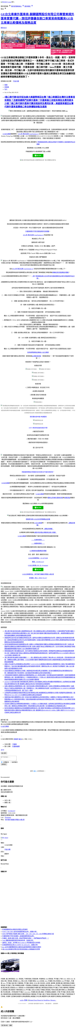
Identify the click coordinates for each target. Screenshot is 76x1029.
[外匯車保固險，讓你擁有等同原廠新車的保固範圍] (38, 40)
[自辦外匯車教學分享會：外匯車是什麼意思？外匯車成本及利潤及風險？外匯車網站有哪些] (13, 40)
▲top (2, 749)
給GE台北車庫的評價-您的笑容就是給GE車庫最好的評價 (21, 949)
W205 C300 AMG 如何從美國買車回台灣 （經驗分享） (20, 931)
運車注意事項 (52, 497)
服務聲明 (55, 1003)
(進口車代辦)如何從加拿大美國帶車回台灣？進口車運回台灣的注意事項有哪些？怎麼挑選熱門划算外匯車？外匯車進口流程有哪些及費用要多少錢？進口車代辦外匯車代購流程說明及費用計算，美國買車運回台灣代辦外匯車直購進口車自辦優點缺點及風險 (39, 633)
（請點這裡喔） (48, 529)
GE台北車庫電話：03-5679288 (38, 558)
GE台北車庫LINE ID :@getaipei (38, 565)
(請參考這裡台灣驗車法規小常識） (45, 532)
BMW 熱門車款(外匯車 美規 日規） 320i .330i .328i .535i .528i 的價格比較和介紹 (28, 934)
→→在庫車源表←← (38, 540)
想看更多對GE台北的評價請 (35, 519)
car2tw (22, 1000)
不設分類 (16, 81)
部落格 (6, 87)
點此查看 (47, 519)
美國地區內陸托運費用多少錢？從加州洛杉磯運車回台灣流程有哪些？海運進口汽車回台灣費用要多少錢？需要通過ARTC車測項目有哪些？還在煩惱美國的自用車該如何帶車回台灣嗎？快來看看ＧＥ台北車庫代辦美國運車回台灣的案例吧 (39, 699)
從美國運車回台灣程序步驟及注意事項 (14, 929)
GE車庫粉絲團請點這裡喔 (38, 551)
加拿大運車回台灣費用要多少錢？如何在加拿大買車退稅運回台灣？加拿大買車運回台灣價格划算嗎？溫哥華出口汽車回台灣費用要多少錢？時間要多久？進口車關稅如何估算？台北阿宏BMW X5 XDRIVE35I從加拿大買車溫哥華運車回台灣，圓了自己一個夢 (39, 688)
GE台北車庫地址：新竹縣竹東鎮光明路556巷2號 (38, 574)
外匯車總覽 (16, 746)
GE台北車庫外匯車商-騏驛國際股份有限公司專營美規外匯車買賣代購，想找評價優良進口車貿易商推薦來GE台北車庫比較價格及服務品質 (37, 18)
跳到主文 (4, 28)
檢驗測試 (67, 497)
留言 (20, 739)
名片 (5, 89)
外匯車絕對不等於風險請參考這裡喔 (37, 231)
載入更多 (3, 753)
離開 (10, 1025)
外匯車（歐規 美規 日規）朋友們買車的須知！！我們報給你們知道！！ (25, 938)
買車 (25, 1000)
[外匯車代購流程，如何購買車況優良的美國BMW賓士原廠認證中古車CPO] (62, 43)
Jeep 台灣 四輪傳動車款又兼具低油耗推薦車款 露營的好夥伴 (21, 947)
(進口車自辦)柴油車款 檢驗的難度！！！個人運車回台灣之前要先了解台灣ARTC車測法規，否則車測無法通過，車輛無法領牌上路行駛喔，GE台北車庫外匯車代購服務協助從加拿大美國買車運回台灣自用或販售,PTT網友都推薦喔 (39, 660)
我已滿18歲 (4, 1025)
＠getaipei (8, 817)
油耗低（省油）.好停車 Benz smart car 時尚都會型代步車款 (21, 942)
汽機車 (14, 744)
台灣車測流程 (36, 356)
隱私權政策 (48, 1003)
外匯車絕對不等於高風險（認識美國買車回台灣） (18, 936)
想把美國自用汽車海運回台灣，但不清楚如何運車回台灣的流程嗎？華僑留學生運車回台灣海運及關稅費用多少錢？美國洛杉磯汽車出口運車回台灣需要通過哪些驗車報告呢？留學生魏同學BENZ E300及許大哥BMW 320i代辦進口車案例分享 (39, 653)
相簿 (5, 85)
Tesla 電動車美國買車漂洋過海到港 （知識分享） (18, 940)
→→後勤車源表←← (38, 543)
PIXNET (24, 1003)
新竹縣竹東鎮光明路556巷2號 (14, 819)
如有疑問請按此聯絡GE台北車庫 (38, 352)
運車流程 (60, 497)
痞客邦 (16, 739)
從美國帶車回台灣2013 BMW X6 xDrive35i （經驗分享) (20, 945)
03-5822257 (11, 811)
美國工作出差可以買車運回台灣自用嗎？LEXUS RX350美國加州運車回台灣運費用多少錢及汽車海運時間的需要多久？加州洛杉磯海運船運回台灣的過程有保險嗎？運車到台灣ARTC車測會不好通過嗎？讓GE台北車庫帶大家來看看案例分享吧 (39, 666)
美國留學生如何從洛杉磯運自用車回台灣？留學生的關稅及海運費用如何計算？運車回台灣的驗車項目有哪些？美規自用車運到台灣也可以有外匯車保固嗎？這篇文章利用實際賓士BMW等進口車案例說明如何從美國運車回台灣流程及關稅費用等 (39, 640)
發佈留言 (3, 764)
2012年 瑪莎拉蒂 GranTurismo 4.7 (28, 134)
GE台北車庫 (7, 134)
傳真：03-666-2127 (38, 562)
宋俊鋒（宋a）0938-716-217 (38, 578)
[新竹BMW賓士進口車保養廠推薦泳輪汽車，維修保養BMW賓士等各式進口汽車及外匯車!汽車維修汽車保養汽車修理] (10, 974)
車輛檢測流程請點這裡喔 (60, 272)
